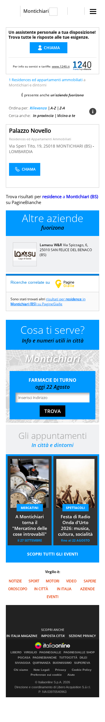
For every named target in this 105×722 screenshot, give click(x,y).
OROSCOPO (17, 588)
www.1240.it (61, 66)
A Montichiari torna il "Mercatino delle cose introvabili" (29, 525)
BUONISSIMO (62, 662)
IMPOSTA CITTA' (53, 636)
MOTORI (52, 581)
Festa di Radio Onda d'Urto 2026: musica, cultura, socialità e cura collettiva (75, 526)
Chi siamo (21, 669)
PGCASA (24, 657)
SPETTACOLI (75, 507)
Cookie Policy (82, 669)
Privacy (60, 669)
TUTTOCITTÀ (68, 657)
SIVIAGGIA (22, 662)
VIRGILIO (30, 652)
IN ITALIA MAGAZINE (21, 636)
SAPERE (90, 581)
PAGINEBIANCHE (45, 657)
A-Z (53, 108)
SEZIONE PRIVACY (82, 636)
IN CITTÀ (41, 588)
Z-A (62, 108)
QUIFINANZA (41, 662)
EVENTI (52, 596)
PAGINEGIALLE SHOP (79, 652)
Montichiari (36, 11)
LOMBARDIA (21, 151)
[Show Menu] (93, 11)
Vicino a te (66, 115)
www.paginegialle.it (69, 283)
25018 (49, 146)
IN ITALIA (64, 588)
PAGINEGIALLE (50, 652)
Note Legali (42, 669)
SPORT (34, 581)
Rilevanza (38, 108)
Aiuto (71, 674)
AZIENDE (87, 588)
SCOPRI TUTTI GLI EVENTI (52, 554)
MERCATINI (29, 507)
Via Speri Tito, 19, (26, 146)
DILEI (83, 657)
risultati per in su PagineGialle (47, 301)
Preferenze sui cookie (46, 674)
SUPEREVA (82, 662)
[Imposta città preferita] (13, 11)
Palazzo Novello (30, 130)
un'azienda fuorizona (67, 95)
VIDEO (71, 581)
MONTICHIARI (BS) (74, 146)
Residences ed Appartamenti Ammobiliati (40, 139)
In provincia (43, 115)
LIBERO (16, 652)
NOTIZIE (15, 581)
